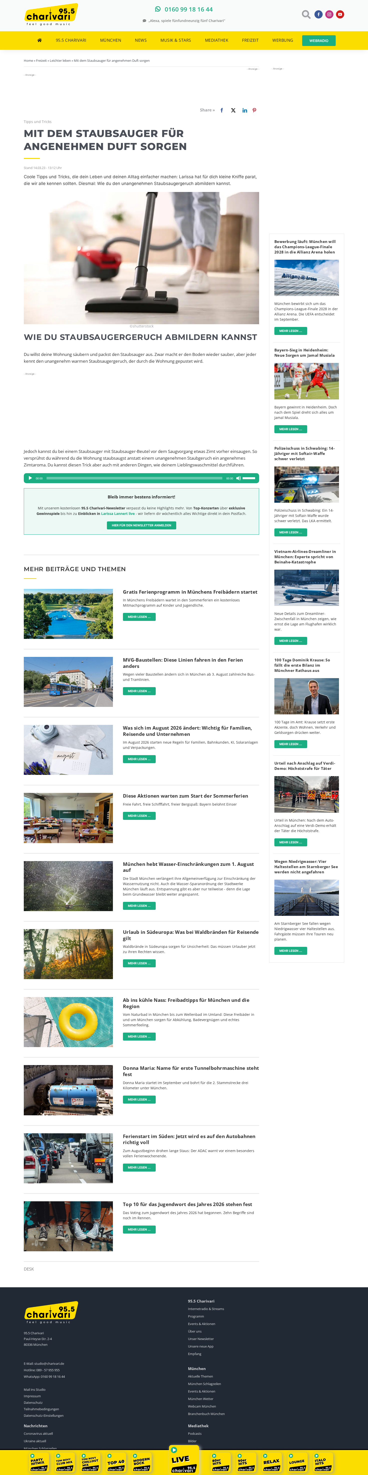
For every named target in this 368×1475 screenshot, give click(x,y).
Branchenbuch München (206, 1414)
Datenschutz (33, 1402)
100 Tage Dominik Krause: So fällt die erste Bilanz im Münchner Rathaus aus (302, 665)
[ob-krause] (306, 680)
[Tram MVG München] (68, 659)
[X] (232, 110)
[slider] (250, 477)
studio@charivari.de (49, 1363)
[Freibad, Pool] (68, 999)
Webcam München (202, 1406)
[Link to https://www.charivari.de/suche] (306, 14)
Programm (196, 1316)
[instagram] (329, 14)
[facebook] (318, 14)
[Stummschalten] (238, 478)
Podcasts (195, 1433)
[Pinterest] (254, 110)
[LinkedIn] (244, 110)
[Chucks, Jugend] (68, 1203)
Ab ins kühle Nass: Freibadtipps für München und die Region (186, 1003)
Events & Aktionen (201, 1324)
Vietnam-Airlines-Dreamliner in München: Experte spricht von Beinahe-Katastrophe (305, 556)
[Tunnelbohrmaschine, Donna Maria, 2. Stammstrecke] (68, 1067)
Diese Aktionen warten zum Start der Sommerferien (185, 796)
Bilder (192, 1441)
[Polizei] (306, 468)
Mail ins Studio (35, 1389)
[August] (68, 727)
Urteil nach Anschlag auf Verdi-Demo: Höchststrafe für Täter (304, 766)
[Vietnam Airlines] (306, 572)
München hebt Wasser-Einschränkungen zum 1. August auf (188, 867)
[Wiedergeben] (30, 478)
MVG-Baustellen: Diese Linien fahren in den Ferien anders (183, 663)
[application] (141, 478)
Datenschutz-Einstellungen (44, 1415)
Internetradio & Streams (206, 1309)
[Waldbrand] (68, 931)
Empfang (194, 1354)
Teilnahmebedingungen (41, 1409)
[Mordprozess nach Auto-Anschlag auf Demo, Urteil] (306, 778)
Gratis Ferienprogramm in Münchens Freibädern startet (190, 592)
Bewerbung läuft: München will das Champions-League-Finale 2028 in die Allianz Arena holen (305, 246)
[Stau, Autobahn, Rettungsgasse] (68, 1135)
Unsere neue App (201, 1346)
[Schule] (68, 795)
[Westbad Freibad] (68, 591)
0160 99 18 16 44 (53, 1376)
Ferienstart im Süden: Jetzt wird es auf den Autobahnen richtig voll (189, 1139)
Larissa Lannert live (118, 513)
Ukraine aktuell (35, 1441)
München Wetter (200, 1399)
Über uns (195, 1331)
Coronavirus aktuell (38, 1433)
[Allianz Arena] (306, 262)
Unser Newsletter (201, 1339)
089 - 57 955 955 (48, 1370)
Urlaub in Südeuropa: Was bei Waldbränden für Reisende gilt (191, 935)
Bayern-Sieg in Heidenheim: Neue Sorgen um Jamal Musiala (304, 352)
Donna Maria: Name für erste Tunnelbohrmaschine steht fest (191, 1071)
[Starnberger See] (306, 882)
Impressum (32, 1396)
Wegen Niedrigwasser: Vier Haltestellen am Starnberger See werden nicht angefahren (306, 866)
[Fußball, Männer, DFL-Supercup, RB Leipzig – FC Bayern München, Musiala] (306, 365)
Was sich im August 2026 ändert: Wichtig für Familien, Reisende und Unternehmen (187, 731)
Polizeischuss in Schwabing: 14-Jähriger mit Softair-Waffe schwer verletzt (304, 453)
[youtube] (340, 14)
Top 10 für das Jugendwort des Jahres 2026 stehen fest (187, 1204)
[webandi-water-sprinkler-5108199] (68, 863)
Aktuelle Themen (200, 1376)
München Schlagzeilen (204, 1384)
